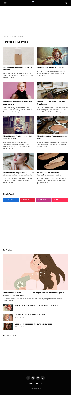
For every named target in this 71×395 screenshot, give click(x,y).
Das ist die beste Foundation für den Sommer (18, 68)
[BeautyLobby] (35, 3)
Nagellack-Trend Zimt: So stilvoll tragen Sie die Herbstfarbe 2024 (36, 305)
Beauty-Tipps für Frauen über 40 (50, 67)
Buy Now (39, 384)
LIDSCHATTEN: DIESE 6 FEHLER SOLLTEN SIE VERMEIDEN (33, 324)
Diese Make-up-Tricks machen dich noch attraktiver (17, 137)
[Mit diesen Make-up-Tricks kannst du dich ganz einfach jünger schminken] (18, 161)
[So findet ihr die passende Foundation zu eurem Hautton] (52, 161)
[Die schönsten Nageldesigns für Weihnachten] (8, 317)
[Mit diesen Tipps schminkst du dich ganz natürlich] (18, 90)
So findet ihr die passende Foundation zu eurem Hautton (49, 174)
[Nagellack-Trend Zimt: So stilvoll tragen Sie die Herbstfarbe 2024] (8, 307)
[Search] (66, 3)
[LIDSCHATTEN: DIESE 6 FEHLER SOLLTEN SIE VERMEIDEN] (8, 326)
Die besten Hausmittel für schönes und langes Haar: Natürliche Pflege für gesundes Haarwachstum (33, 294)
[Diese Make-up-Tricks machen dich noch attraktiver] (18, 125)
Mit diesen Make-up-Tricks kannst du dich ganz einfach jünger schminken (18, 174)
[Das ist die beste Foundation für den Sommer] (18, 56)
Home (31, 384)
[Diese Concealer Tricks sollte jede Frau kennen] (52, 90)
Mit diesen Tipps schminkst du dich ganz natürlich (17, 103)
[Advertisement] (35, 21)
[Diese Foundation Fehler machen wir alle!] (52, 125)
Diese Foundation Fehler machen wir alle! (52, 137)
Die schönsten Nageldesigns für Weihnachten (30, 314)
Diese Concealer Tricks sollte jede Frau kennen (51, 103)
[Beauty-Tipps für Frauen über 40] (52, 56)
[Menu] (5, 3)
